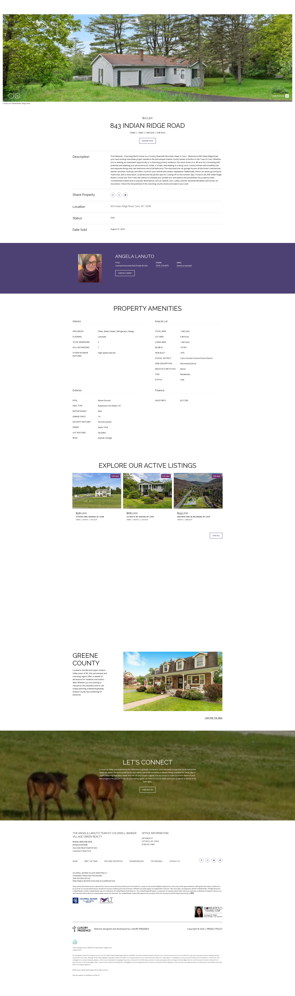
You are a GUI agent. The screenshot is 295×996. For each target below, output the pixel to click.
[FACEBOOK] (201, 860)
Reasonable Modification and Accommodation (94, 881)
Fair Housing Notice (81, 878)
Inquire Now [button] (147, 141)
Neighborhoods (137, 861)
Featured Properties (113, 861)
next (17, 95)
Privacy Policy (214, 928)
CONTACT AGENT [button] (125, 273)
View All (216, 535)
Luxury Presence (139, 928)
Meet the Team (90, 861)
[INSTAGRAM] (207, 860)
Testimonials (156, 861)
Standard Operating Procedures (87, 876)
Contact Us (174, 861)
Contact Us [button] (147, 790)
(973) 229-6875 (162, 265)
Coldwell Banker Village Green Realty (90, 873)
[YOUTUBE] (214, 860)
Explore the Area (214, 718)
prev (11, 95)
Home (75, 861)
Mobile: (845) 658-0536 (82, 841)
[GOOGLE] (220, 860)
